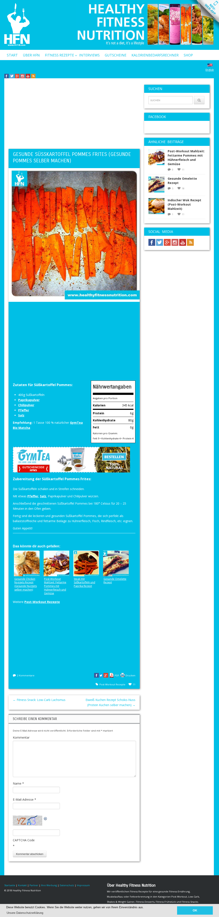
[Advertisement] (74, 115)
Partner (34, 885)
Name (18, 783)
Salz (21, 415)
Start (12, 55)
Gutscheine (115, 55)
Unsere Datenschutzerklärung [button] (25, 912)
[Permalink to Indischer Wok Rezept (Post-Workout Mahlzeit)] (158, 207)
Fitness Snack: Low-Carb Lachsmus (39, 700)
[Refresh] (45, 818)
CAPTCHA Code (24, 840)
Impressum (83, 885)
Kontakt (15, 66)
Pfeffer (23, 410)
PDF (117, 675)
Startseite (9, 885)
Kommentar (21, 737)
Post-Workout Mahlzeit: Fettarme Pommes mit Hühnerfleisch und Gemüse (186, 157)
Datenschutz (67, 885)
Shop (188, 55)
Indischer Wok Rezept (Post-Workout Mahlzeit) (184, 204)
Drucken (130, 675)
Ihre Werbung (49, 885)
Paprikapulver (29, 400)
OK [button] (195, 910)
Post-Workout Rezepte (42, 602)
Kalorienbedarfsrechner (155, 55)
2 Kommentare (25, 675)
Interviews (89, 55)
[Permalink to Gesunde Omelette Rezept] (158, 186)
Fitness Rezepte (59, 55)
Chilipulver (26, 405)
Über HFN (31, 55)
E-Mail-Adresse (24, 799)
